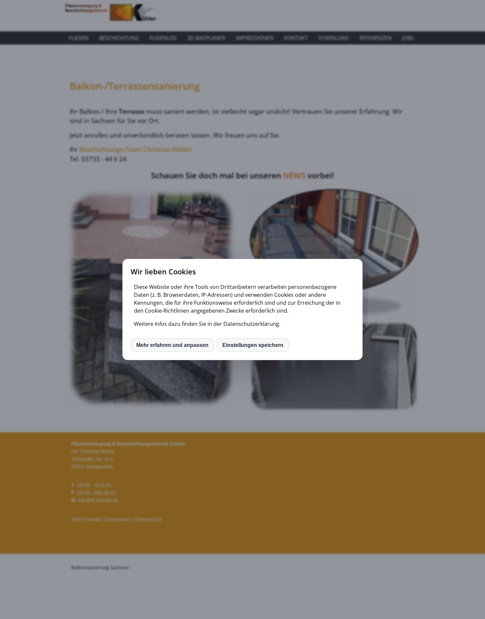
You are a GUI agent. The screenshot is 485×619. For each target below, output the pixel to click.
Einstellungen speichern (252, 345)
